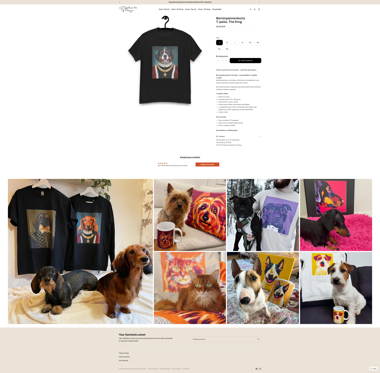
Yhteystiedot (186, 369)
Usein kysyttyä (124, 357)
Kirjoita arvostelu (207, 164)
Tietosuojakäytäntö (164, 369)
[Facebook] (256, 369)
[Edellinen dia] (119, 2)
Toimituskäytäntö (176, 369)
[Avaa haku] (250, 9)
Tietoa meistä (124, 353)
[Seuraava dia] (259, 2)
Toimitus (222, 136)
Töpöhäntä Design (128, 369)
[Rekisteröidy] (258, 339)
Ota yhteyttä (123, 360)
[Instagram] (260, 369)
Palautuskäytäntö (153, 369)
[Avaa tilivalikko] (255, 9)
